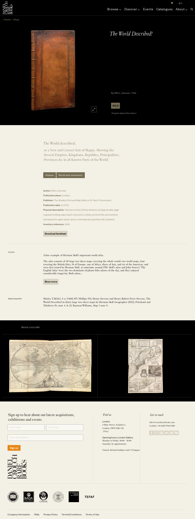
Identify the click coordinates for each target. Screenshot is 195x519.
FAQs (37, 514)
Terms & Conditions (72, 514)
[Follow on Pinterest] (161, 433)
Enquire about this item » (124, 113)
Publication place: (52, 195)
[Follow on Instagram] (156, 433)
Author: (47, 190)
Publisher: (48, 200)
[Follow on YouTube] (171, 433)
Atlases (49, 175)
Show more (51, 281)
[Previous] (13, 70)
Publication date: (52, 205)
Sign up (14, 448)
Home (7, 19)
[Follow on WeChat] (176, 433)
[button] (171, 3)
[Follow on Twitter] (166, 433)
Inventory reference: (53, 224)
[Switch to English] (179, 3)
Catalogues (164, 9)
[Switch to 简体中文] (186, 3)
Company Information (19, 514)
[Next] (92, 70)
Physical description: (53, 210)
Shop (16, 19)
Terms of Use (92, 514)
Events (148, 9)
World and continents (71, 175)
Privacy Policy (51, 514)
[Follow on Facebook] (151, 433)
